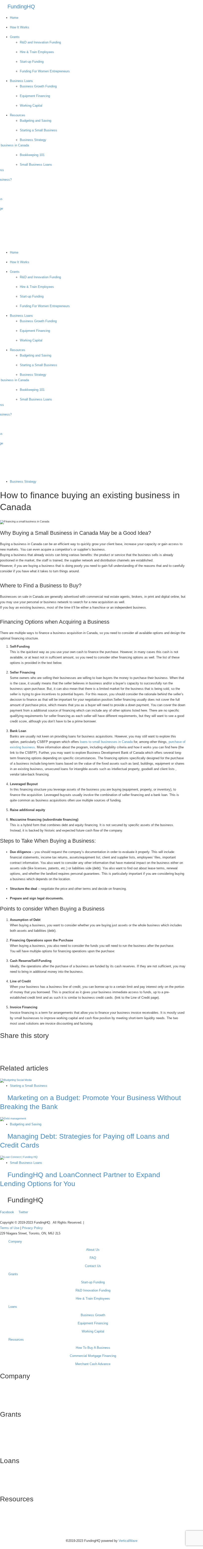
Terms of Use (10, 1228)
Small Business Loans (36, 164)
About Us (93, 1249)
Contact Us (93, 1266)
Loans (12, 1307)
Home (14, 18)
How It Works (19, 27)
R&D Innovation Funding (93, 1290)
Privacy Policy (32, 1228)
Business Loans (21, 81)
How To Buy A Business (93, 1348)
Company (15, 1241)
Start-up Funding (32, 61)
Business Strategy (33, 140)
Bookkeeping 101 (32, 155)
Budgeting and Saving (35, 120)
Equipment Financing (35, 96)
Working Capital (31, 105)
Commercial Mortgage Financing (93, 1356)
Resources (17, 115)
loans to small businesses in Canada (106, 742)
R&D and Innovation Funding (40, 42)
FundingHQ (21, 6)
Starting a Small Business (38, 130)
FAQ (93, 1258)
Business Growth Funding (38, 86)
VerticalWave (128, 1541)
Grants (15, 37)
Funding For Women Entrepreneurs (45, 71)
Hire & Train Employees (37, 52)
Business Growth (93, 1315)
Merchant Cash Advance (92, 1364)
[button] (93, 247)
